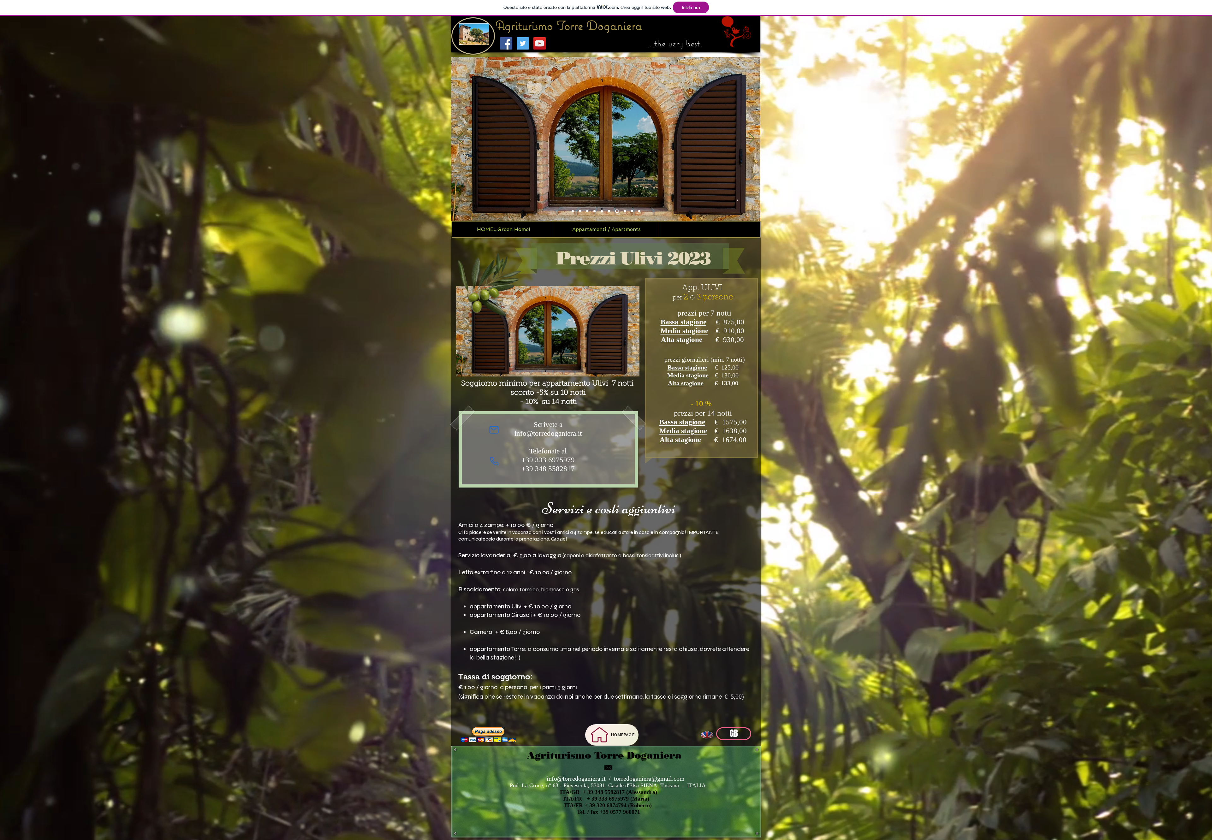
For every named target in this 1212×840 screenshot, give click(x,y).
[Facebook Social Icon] (506, 43)
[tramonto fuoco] (639, 211)
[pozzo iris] (632, 211)
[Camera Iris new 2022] (594, 211)
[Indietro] (460, 139)
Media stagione (684, 331)
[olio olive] (580, 211)
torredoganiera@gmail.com (649, 778)
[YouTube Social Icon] (539, 43)
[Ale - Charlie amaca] (609, 211)
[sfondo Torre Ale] (573, 211)
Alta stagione (681, 340)
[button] (605, 34)
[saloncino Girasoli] (602, 211)
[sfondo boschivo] (625, 211)
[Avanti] (751, 139)
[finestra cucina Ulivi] (617, 211)
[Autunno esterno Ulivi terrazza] (587, 211)
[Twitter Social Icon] (523, 43)
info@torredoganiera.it (576, 778)
